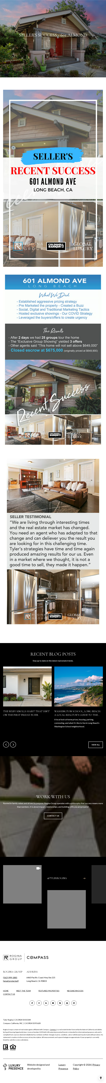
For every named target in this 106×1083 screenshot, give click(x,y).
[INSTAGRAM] (39, 1003)
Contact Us (9, 994)
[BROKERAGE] (74, 1003)
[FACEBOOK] (32, 1003)
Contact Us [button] (53, 816)
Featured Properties (49, 991)
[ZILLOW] (67, 1003)
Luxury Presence (63, 1066)
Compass (53, 1030)
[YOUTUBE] (53, 1003)
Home (6, 991)
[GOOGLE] (60, 1003)
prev (6, 744)
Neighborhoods (75, 991)
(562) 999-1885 (10, 977)
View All (96, 745)
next (13, 744)
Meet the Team (23, 991)
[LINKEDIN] (46, 1003)
